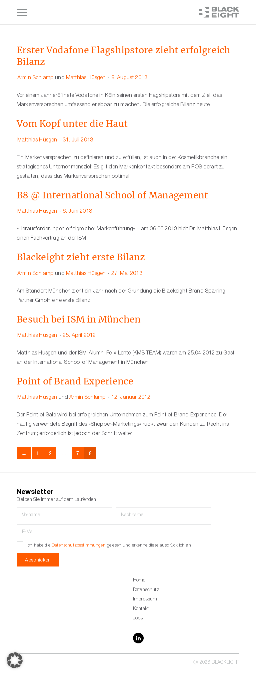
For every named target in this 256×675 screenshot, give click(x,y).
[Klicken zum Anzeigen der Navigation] (22, 12)
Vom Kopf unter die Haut (72, 123)
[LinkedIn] (138, 638)
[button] (14, 660)
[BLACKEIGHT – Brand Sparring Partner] (219, 12)
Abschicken (38, 560)
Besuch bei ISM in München (79, 319)
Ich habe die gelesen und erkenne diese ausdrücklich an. (109, 546)
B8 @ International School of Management (112, 195)
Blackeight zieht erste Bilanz (81, 257)
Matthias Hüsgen (86, 78)
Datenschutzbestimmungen (79, 546)
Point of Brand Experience (75, 381)
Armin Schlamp (35, 78)
